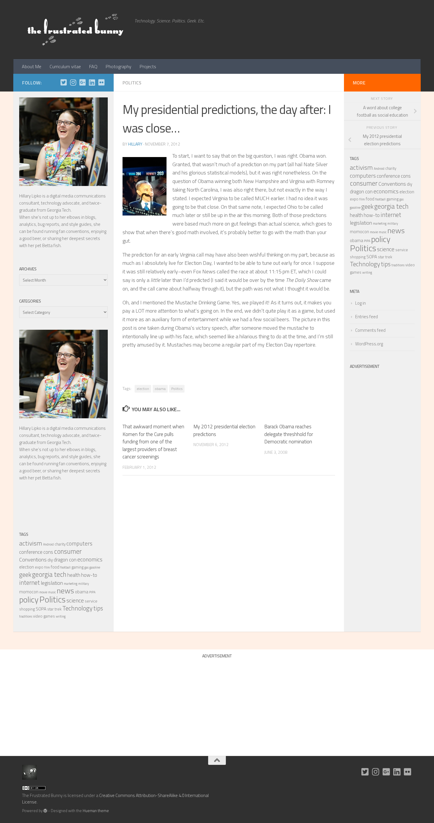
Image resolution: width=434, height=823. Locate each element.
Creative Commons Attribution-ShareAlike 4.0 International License (115, 799)
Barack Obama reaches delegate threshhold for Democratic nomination (288, 434)
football (65, 567)
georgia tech (49, 574)
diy (50, 559)
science (75, 600)
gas (86, 567)
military (83, 583)
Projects (148, 66)
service (91, 601)
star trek (54, 609)
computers (79, 543)
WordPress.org (369, 343)
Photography (118, 66)
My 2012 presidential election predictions (224, 430)
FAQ (93, 66)
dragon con (65, 560)
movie (43, 592)
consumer (68, 551)
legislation (52, 583)
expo (39, 567)
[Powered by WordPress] (45, 811)
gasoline (94, 567)
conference (31, 552)
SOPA (41, 608)
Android (48, 544)
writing (61, 616)
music (52, 592)
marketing (70, 583)
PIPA (92, 592)
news (65, 590)
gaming (77, 567)
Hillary (135, 144)
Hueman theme (96, 811)
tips (98, 608)
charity (60, 544)
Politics (132, 82)
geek (25, 574)
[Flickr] (101, 82)
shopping (27, 609)
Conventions (33, 559)
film (47, 567)
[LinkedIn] (91, 82)
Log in (360, 303)
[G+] (82, 82)
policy (28, 599)
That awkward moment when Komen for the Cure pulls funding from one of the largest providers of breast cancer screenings (153, 442)
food (55, 567)
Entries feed (366, 316)
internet (29, 582)
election (143, 388)
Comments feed (370, 330)
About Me (31, 66)
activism (30, 543)
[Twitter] (63, 82)
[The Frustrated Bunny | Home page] (75, 29)
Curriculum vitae (65, 66)
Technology (77, 608)
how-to (89, 575)
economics (89, 559)
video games (44, 616)
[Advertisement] (382, 460)
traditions (25, 616)
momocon (28, 591)
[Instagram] (72, 82)
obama (160, 388)
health (73, 575)
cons (48, 552)
